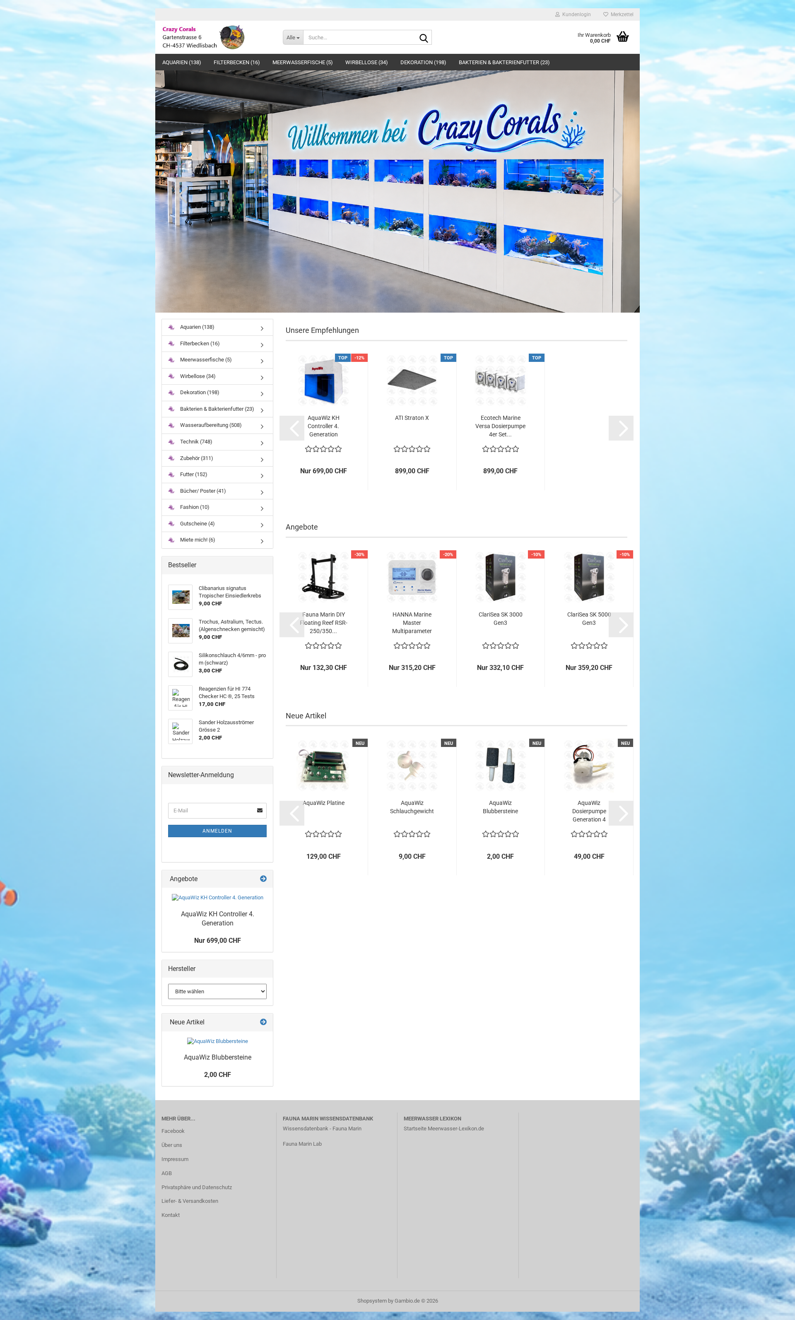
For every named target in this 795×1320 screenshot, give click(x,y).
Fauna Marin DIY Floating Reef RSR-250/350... (323, 622)
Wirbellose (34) (366, 62)
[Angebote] (263, 879)
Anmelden (217, 831)
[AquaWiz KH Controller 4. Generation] (217, 898)
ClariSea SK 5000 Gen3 (589, 618)
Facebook (173, 1131)
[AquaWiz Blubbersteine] (217, 1041)
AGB (166, 1173)
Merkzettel (621, 14)
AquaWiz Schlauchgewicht (412, 807)
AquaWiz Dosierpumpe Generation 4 (589, 811)
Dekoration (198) (423, 62)
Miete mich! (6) (197, 540)
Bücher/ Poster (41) (202, 491)
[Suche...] (424, 37)
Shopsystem (372, 1301)
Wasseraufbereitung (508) (210, 425)
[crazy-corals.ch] (215, 37)
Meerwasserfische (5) (302, 62)
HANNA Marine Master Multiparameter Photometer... (412, 623)
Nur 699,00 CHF (217, 940)
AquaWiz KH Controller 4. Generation (324, 426)
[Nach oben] (772, 1308)
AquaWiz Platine (323, 803)
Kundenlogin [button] (575, 14)
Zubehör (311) (196, 458)
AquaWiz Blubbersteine (500, 807)
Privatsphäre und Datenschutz (196, 1187)
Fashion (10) (194, 507)
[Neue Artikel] (263, 1022)
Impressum (174, 1159)
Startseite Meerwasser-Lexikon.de (444, 1128)
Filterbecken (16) (237, 62)
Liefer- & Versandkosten (189, 1201)
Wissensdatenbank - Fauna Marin (322, 1128)
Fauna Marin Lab (302, 1144)
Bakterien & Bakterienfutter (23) (504, 62)
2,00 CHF (217, 1075)
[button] (180, 195)
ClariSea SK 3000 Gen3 (501, 618)
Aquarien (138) (181, 62)
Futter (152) (193, 474)
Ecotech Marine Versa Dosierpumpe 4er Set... (500, 426)
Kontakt (170, 1215)
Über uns (171, 1145)
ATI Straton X (412, 417)
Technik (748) (195, 441)
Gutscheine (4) (197, 523)
